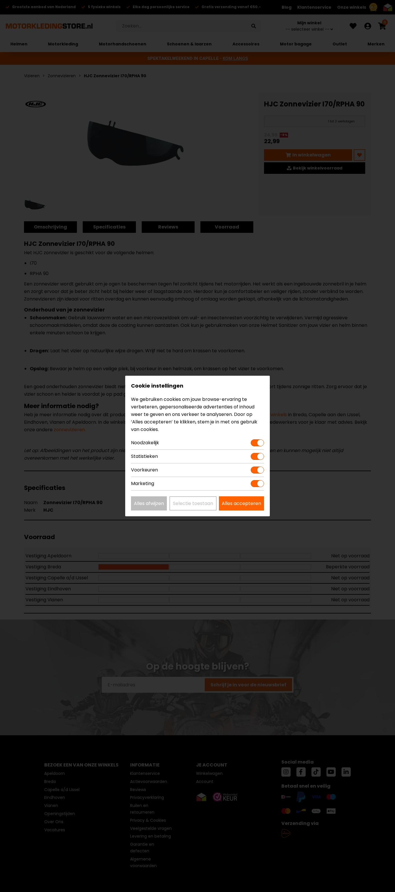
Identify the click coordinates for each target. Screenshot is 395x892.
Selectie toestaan (193, 503)
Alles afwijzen (149, 503)
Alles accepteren (241, 503)
